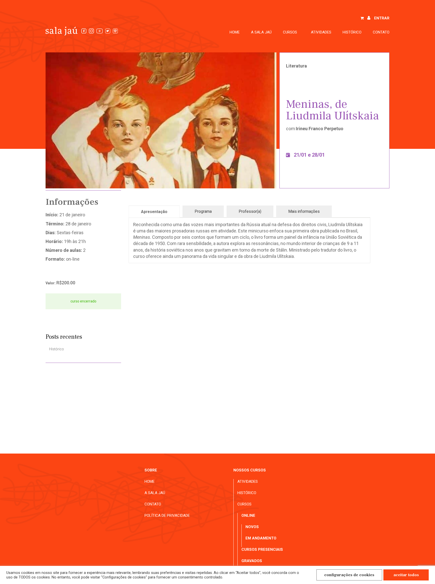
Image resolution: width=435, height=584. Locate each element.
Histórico (352, 32)
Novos (252, 527)
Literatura (296, 65)
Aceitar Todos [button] (406, 574)
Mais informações (304, 211)
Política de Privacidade (167, 515)
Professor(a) (250, 211)
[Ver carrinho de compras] (362, 18)
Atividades (321, 32)
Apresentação (154, 211)
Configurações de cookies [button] (349, 574)
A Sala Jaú (261, 32)
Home (235, 32)
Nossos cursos (249, 470)
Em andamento (260, 538)
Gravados (251, 561)
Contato (381, 32)
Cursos (244, 504)
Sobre (150, 470)
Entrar (381, 18)
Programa (203, 211)
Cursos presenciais (262, 549)
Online (248, 515)
